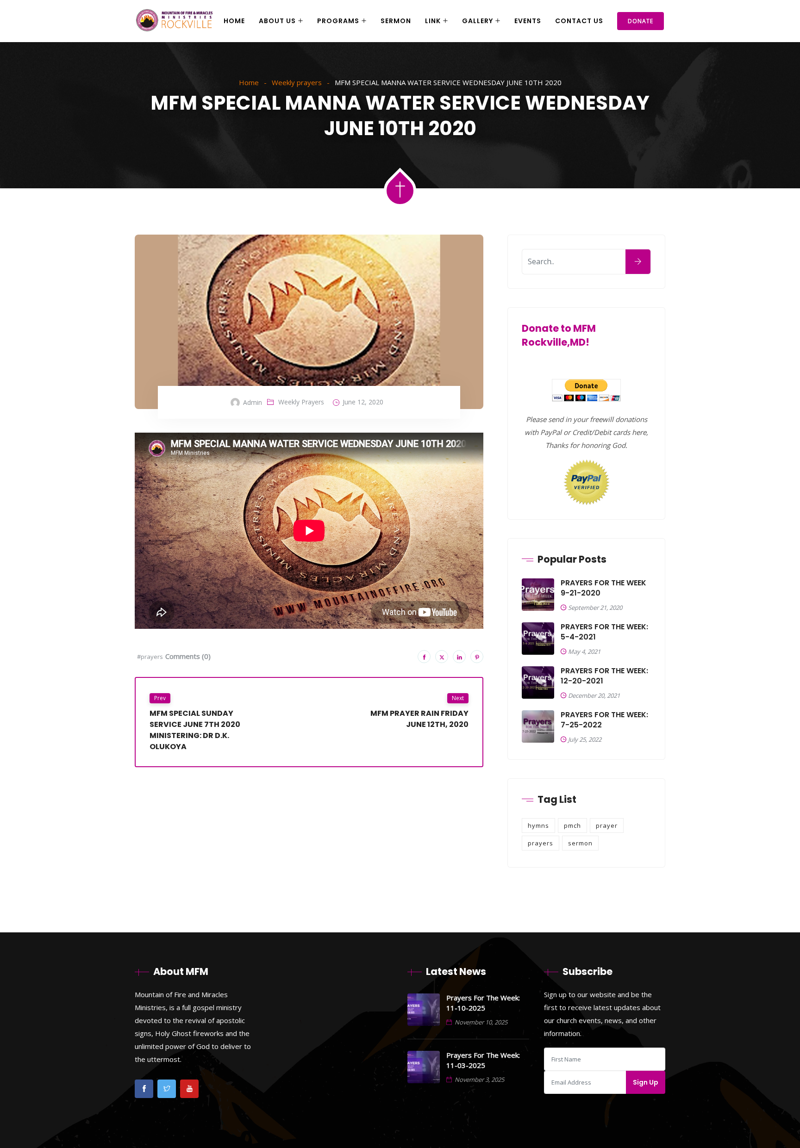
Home (234, 20)
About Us (277, 20)
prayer (607, 825)
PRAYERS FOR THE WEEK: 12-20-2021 (604, 676)
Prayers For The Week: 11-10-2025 (483, 1002)
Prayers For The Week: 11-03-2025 (483, 1060)
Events (527, 20)
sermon (580, 843)
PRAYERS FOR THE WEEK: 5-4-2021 (604, 632)
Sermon (396, 20)
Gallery (477, 20)
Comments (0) (188, 656)
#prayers (150, 656)
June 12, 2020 (363, 401)
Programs (338, 20)
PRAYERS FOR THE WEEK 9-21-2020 (603, 588)
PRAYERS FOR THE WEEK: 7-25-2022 (604, 720)
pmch (572, 825)
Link (433, 20)
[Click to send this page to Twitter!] (441, 656)
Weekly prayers (297, 82)
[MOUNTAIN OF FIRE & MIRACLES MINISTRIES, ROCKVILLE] (174, 21)
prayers (540, 843)
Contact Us (579, 20)
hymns (538, 825)
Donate (640, 21)
